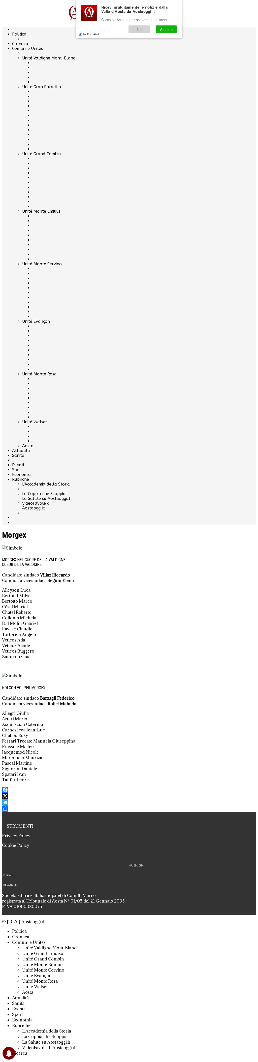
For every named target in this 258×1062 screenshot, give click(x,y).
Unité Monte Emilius (41, 211)
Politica (19, 34)
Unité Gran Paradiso (41, 86)
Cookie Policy (15, 845)
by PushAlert (91, 34)
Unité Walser (34, 422)
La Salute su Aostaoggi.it (46, 498)
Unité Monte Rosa (39, 374)
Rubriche (20, 479)
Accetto (166, 29)
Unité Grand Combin (41, 153)
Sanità (18, 455)
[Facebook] (129, 790)
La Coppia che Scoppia (44, 493)
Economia (21, 474)
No (139, 29)
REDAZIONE (10, 884)
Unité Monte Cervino (42, 264)
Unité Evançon (36, 321)
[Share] (129, 809)
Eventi (18, 465)
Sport (17, 469)
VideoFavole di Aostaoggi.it (36, 505)
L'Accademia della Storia (46, 484)
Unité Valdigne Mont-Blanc (48, 58)
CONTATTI (8, 875)
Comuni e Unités (27, 48)
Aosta (28, 445)
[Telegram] (129, 802)
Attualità (21, 450)
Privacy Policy (16, 836)
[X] (129, 796)
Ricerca (19, 1053)
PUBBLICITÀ (136, 865)
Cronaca (20, 43)
